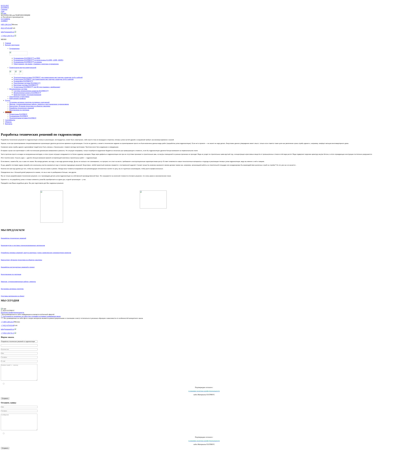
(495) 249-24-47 (6, 24)
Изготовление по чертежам (19, 110)
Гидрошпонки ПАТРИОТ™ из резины (28, 62)
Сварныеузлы (4, 10)
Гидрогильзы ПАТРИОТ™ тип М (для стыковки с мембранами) (37, 87)
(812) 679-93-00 (6, 28)
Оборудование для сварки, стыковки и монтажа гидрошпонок (36, 64)
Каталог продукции (12, 45)
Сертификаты (10, 120)
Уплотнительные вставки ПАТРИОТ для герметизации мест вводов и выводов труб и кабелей (48, 77)
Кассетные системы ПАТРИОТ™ (26, 85)
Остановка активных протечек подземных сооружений (29, 102)
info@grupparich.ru (7, 32)
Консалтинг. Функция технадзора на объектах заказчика (29, 106)
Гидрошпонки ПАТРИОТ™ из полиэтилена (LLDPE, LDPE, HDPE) (38, 60)
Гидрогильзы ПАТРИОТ (18, 114)
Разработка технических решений (21, 108)
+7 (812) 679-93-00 (7, 325)
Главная (8, 43)
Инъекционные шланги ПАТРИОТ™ (27, 93)
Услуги (7, 100)
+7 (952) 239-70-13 (7, 36)
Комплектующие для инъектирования (27, 95)
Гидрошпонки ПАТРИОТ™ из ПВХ (27, 58)
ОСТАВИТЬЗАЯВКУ (5, 20)
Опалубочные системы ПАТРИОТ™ (27, 83)
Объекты (8, 122)
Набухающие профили (17, 98)
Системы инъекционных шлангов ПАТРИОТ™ (31, 91)
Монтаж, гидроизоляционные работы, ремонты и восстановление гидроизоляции (39, 104)
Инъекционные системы (18, 89)
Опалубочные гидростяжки (19, 96)
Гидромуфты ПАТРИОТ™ (23, 81)
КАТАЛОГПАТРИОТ (5, 6)
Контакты (8, 124)
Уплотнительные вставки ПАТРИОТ (22, 118)
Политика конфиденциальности (12, 312)
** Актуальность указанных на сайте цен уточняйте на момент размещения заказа (31, 316)
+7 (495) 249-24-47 (7, 322)
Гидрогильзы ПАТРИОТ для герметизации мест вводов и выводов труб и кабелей (44, 79)
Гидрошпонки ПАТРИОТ (18, 116)
